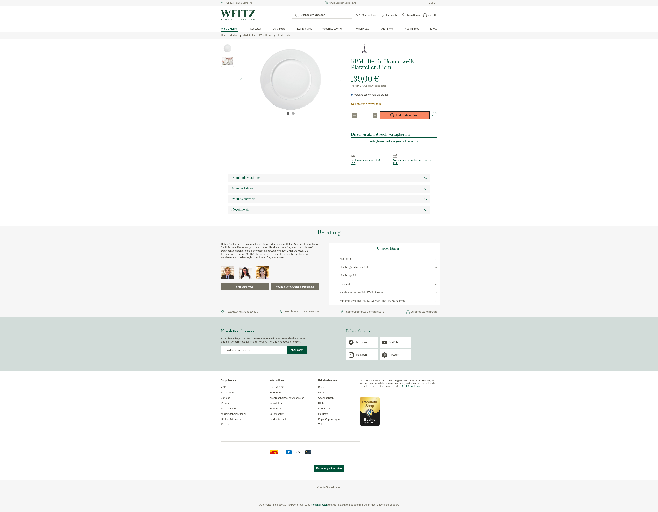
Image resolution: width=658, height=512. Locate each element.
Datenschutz (277, 414)
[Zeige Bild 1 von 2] (288, 113)
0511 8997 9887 (244, 286)
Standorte (275, 392)
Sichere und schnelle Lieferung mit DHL (365, 312)
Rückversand (228, 408)
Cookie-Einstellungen (329, 487)
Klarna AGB (227, 392)
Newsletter (276, 403)
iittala (321, 403)
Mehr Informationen (410, 386)
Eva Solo (323, 392)
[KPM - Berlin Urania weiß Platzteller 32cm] (290, 79)
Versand (225, 403)
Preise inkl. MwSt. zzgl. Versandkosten (368, 86)
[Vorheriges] (240, 79)
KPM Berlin (324, 408)
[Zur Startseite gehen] (254, 15)
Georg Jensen (326, 398)
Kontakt (225, 424)
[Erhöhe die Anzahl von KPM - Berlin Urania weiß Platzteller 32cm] (375, 115)
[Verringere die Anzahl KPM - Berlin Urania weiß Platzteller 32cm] (354, 115)
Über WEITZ (277, 387)
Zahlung (225, 398)
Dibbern (322, 387)
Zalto (321, 424)
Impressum (276, 408)
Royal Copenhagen (329, 419)
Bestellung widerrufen (329, 468)
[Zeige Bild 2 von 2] (293, 113)
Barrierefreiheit (278, 419)
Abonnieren (297, 350)
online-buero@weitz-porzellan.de (295, 286)
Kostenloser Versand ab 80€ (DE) (242, 312)
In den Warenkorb (407, 115)
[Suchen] (295, 15)
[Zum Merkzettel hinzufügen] (434, 116)
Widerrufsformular (231, 419)
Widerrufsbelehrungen (233, 414)
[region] (283, 79)
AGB (223, 387)
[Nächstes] (340, 79)
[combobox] (325, 15)
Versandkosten (319, 504)
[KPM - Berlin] (364, 49)
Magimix (323, 414)
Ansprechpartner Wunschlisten (287, 398)
